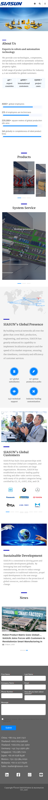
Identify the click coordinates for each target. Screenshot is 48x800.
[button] (5, 26)
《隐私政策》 (7, 721)
